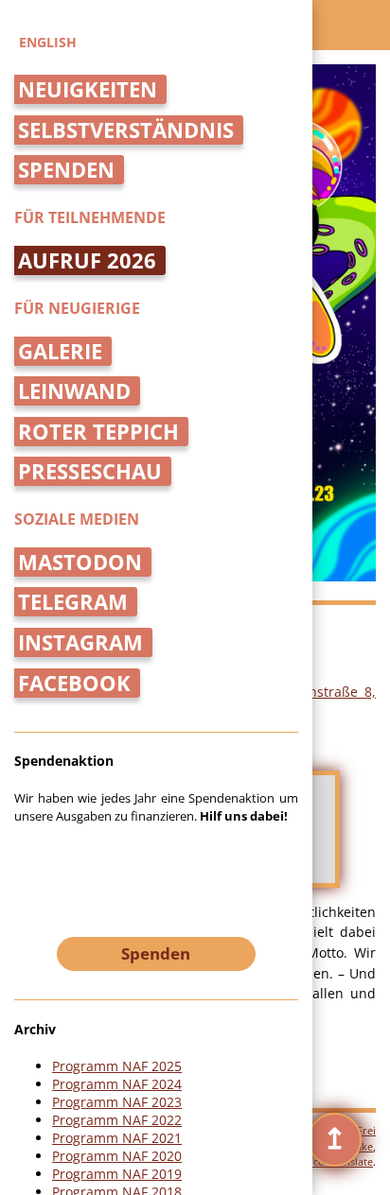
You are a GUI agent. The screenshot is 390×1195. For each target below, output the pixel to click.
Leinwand (74, 391)
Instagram (80, 642)
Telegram (73, 601)
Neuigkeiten (87, 89)
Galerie (60, 351)
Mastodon (80, 562)
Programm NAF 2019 (117, 1174)
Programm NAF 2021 (117, 1138)
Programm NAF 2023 (117, 1102)
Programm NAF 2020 (117, 1156)
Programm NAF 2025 (117, 1066)
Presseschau (90, 471)
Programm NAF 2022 (117, 1120)
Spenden (66, 169)
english (48, 42)
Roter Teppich (98, 431)
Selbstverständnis (126, 130)
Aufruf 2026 (87, 260)
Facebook (74, 683)
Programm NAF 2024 (117, 1084)
